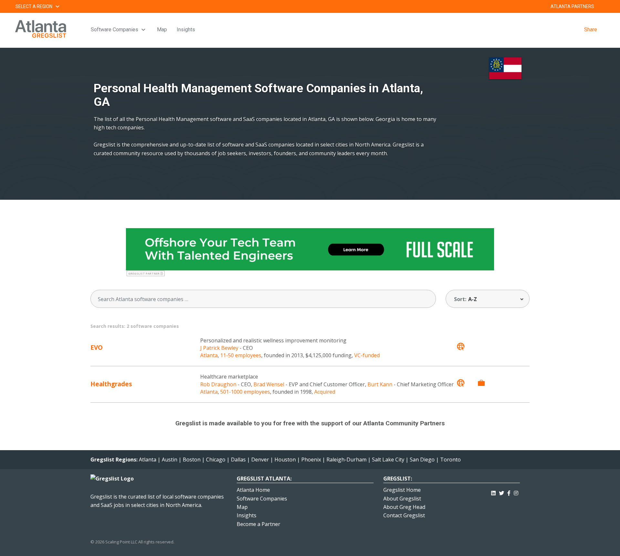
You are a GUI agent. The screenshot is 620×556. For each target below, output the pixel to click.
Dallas (238, 459)
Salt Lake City (388, 459)
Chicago (215, 459)
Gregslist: (397, 478)
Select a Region (34, 6)
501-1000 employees (245, 391)
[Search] (427, 299)
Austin (169, 459)
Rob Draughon (218, 384)
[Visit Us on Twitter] (501, 492)
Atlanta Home (253, 489)
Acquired (324, 391)
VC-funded (367, 355)
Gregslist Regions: (114, 459)
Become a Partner (258, 524)
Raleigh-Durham (346, 459)
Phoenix (311, 459)
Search (602, 6)
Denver (260, 459)
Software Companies (114, 29)
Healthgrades (111, 383)
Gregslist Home (402, 489)
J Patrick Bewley (219, 347)
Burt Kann (379, 384)
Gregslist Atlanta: (264, 478)
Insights (186, 29)
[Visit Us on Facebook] (509, 492)
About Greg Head (404, 507)
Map (162, 29)
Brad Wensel (268, 384)
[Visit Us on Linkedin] (493, 492)
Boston (192, 459)
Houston (285, 459)
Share (590, 29)
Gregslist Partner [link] (144, 273)
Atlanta (209, 355)
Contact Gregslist (404, 515)
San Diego (422, 459)
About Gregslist (402, 498)
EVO (96, 347)
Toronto (450, 459)
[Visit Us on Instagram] (516, 492)
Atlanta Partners (572, 6)
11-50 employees (240, 355)
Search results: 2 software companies (134, 326)
